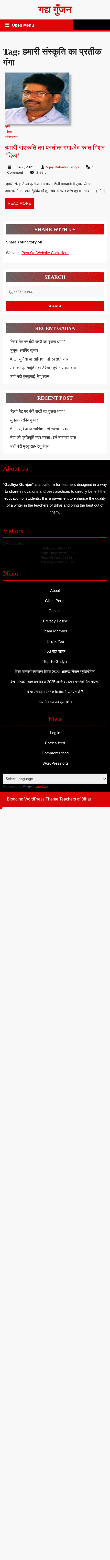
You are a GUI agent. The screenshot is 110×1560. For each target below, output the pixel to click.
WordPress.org (55, 763)
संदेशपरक (11, 137)
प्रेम (7, 126)
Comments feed (55, 753)
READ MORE (21, 205)
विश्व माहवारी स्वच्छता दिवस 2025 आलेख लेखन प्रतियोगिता (55, 671)
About (55, 590)
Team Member (55, 631)
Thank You (55, 641)
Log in (55, 733)
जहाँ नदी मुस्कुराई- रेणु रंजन (29, 376)
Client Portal (55, 601)
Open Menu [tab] (23, 26)
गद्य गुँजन (55, 9)
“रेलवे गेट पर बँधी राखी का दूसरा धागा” (37, 342)
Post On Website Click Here (45, 253)
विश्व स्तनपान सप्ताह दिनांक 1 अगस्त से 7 (55, 692)
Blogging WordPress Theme (32, 799)
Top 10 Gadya (55, 661)
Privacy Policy (55, 621)
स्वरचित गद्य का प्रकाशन (55, 702)
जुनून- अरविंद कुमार (24, 350)
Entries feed (55, 743)
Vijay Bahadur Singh (62, 167)
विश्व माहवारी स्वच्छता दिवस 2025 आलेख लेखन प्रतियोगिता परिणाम (55, 682)
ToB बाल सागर (55, 651)
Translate (40, 786)
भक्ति (8, 132)
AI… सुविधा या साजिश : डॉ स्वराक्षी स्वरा (40, 359)
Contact (55, 611)
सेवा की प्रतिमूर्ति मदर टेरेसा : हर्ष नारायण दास (43, 368)
